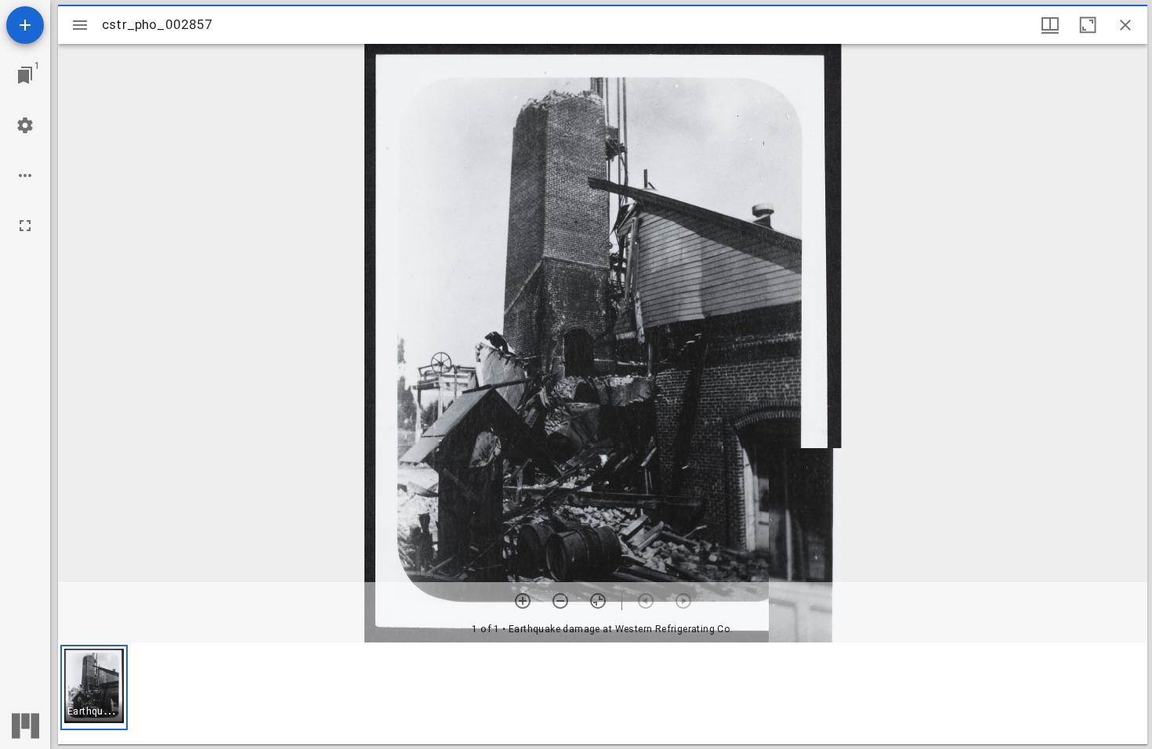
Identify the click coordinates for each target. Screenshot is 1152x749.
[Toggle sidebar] (80, 25)
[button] (94, 687)
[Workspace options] (25, 175)
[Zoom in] (523, 601)
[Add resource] (25, 25)
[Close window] (1125, 25)
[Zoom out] (560, 601)
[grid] (602, 693)
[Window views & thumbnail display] (1050, 25)
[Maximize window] (1088, 25)
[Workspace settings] (25, 125)
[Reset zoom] (598, 601)
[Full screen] (25, 225)
